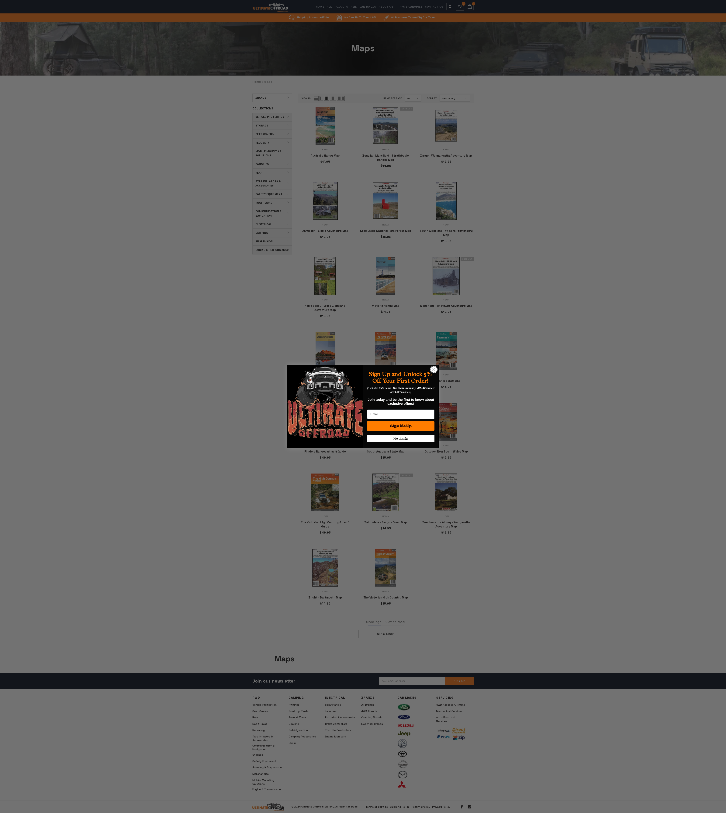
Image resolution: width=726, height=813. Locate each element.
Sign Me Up (401, 426)
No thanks (400, 439)
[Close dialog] (433, 369)
